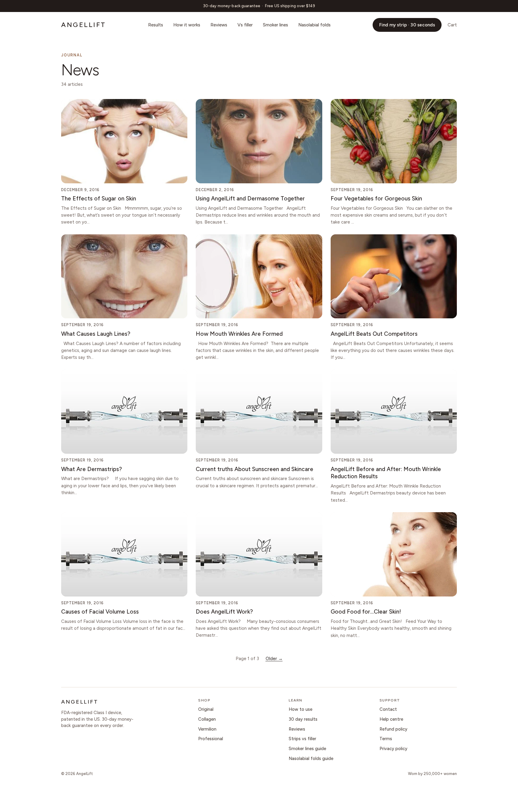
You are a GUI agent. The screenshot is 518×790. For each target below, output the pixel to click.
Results (155, 25)
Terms (386, 738)
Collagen (207, 719)
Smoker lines (275, 25)
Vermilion (207, 729)
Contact (388, 709)
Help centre (391, 719)
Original (205, 709)
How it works (186, 25)
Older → (274, 658)
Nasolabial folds (314, 25)
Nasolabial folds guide (311, 758)
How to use (300, 709)
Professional (210, 738)
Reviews (218, 25)
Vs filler (245, 25)
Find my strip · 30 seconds (407, 25)
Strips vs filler (302, 738)
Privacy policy (393, 748)
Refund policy (393, 729)
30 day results (303, 719)
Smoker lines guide (307, 748)
